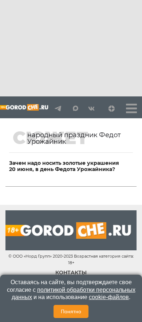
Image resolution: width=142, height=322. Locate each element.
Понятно (71, 311)
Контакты (71, 272)
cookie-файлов (109, 297)
